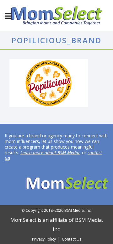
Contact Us (71, 239)
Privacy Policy (44, 239)
